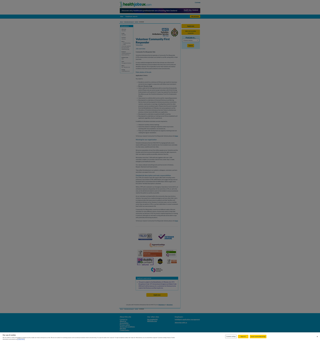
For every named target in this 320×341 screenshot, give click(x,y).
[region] (160, 336)
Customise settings (231, 336)
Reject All (243, 336)
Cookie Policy (21, 339)
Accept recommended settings (258, 336)
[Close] (317, 336)
